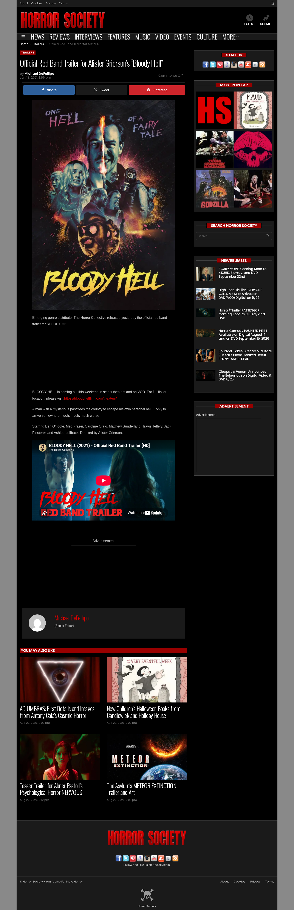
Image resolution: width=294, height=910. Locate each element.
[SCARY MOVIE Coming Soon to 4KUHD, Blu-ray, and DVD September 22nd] (205, 274)
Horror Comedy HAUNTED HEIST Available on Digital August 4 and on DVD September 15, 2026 (244, 334)
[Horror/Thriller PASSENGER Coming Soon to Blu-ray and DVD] (205, 312)
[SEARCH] (272, 3)
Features (118, 37)
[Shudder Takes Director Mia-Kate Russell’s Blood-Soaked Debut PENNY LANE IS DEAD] (205, 355)
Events (183, 37)
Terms (63, 3)
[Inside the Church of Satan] (215, 111)
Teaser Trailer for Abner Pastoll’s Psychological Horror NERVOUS (51, 789)
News (37, 37)
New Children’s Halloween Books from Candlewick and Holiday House (144, 712)
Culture (207, 37)
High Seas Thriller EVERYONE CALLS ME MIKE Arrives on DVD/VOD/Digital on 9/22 (240, 294)
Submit (266, 24)
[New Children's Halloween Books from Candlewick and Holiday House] (253, 111)
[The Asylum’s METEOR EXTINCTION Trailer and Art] (147, 757)
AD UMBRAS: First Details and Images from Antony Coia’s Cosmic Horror (57, 712)
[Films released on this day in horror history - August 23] (215, 189)
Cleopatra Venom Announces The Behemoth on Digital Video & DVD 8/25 (245, 375)
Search (267, 237)
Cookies (37, 3)
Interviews (88, 37)
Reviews (59, 37)
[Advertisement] (103, 360)
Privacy (51, 3)
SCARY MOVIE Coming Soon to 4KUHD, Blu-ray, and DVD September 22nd (242, 273)
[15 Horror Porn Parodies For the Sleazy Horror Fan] (253, 189)
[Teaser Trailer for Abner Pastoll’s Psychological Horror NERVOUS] (60, 757)
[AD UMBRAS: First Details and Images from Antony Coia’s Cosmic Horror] (60, 680)
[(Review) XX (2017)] (253, 150)
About (24, 3)
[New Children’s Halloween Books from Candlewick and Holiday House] (147, 680)
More (229, 37)
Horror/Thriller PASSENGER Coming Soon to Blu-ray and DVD (242, 314)
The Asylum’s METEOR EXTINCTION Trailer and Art (141, 789)
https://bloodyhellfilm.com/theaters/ (90, 398)
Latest (249, 24)
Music (142, 37)
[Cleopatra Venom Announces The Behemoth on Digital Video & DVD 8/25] (205, 375)
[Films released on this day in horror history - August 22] (215, 150)
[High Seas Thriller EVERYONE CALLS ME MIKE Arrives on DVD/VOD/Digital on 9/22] (205, 294)
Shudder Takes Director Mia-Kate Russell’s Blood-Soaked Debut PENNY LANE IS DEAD (245, 355)
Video (162, 37)
